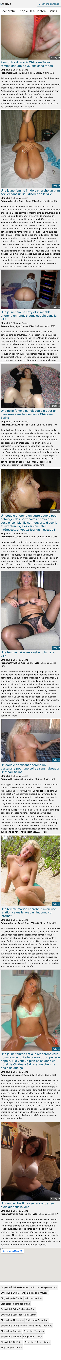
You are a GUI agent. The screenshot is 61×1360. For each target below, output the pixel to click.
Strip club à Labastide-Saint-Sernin (18, 1314)
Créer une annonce (49, 3)
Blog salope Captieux (11, 1347)
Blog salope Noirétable (12, 1320)
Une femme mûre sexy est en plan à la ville (27, 654)
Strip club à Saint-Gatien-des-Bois (18, 1309)
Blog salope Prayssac (38, 1292)
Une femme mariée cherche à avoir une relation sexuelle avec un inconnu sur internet (28, 912)
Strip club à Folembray (37, 1320)
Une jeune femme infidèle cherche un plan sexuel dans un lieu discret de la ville (30, 192)
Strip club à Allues (33, 1298)
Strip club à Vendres (34, 1331)
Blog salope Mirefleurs (40, 1325)
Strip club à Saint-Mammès (14, 1287)
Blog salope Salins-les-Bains (15, 1303)
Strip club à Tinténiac (11, 1342)
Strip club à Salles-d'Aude (37, 1342)
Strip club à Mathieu (11, 1336)
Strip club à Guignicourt (13, 1292)
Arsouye (5, 3)
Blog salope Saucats (11, 1331)
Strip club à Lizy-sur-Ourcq (43, 1287)
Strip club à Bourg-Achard (14, 1325)
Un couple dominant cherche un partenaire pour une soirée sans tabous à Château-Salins (30, 768)
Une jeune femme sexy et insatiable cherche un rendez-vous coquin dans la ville (29, 315)
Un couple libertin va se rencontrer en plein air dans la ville (27, 1205)
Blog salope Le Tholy (11, 1298)
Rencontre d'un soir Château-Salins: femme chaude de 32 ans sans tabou (27, 64)
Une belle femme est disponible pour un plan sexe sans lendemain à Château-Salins (28, 414)
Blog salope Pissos (32, 1336)
